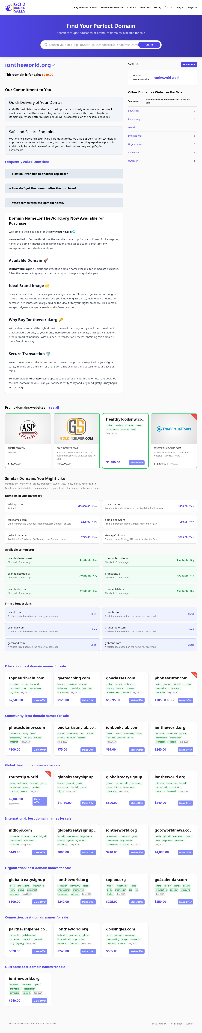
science (25, 684)
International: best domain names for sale (38, 818)
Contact (131, 7)
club (33, 733)
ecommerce (112, 429)
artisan (90, 733)
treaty (83, 787)
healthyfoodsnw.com (126, 419)
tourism (36, 787)
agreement (129, 787)
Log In (180, 7)
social (109, 935)
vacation (34, 783)
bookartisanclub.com (77, 727)
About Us (145, 7)
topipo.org (116, 879)
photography (15, 737)
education (14, 684)
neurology (14, 688)
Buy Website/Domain (85, 7)
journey (26, 787)
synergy (20, 943)
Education (133, 110)
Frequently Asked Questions (27, 162)
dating (118, 935)
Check (94, 613)
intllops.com (20, 830)
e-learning (62, 688)
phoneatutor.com (171, 677)
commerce (14, 836)
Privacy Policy (159, 1023)
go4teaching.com (73, 677)
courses (120, 688)
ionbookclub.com (122, 727)
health (139, 425)
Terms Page (176, 1023)
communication (162, 688)
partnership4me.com (29, 929)
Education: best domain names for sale (35, 666)
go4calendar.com (171, 879)
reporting (167, 840)
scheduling (185, 890)
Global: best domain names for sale (32, 765)
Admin (189, 1023)
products (119, 425)
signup (61, 791)
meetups (111, 943)
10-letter (126, 692)
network (38, 939)
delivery (124, 429)
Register (192, 7)
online (109, 425)
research (35, 684)
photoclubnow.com (27, 727)
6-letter (110, 894)
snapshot (14, 741)
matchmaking (113, 939)
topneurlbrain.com (27, 677)
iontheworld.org (28, 65)
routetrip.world (23, 776)
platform (176, 688)
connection (160, 741)
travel (43, 783)
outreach (172, 741)
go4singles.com (120, 929)
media (158, 836)
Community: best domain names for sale (37, 716)
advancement (113, 692)
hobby (25, 733)
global (183, 733)
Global (131, 127)
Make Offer (189, 64)
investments (122, 885)
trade (35, 836)
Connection (134, 152)
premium (14, 791)
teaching (87, 688)
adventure (22, 783)
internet (129, 425)
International (135, 135)
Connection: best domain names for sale (36, 917)
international (161, 737)
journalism (179, 840)
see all (54, 407)
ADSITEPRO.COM (16, 448)
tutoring (82, 684)
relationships (129, 935)
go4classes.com (120, 677)
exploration (15, 787)
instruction (63, 692)
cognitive (14, 692)
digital (177, 684)
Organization (135, 144)
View (94, 506)
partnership (15, 935)
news (158, 840)
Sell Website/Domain (112, 7)
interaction (27, 939)
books (61, 737)
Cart (171, 7)
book (130, 737)
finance (110, 885)
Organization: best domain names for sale (38, 868)
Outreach (133, 160)
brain (24, 688)
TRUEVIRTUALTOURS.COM (167, 448)
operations (14, 844)
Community (134, 119)
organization (175, 737)
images (27, 737)
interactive (160, 692)
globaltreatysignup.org (128, 776)
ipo (136, 890)
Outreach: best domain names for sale (35, 967)
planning (186, 885)
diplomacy (111, 791)
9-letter (24, 791)
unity (12, 943)
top (130, 890)
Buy (95, 560)
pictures (37, 737)
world (189, 836)
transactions (63, 787)
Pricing (157, 7)
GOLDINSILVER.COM (67, 448)
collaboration (29, 935)
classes (131, 688)
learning (110, 688)
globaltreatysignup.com (80, 776)
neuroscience (35, 688)
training (119, 684)
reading (81, 737)
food (133, 429)
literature (71, 737)
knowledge (75, 688)
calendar (174, 890)
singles (125, 939)
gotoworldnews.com (174, 830)
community (15, 733)
